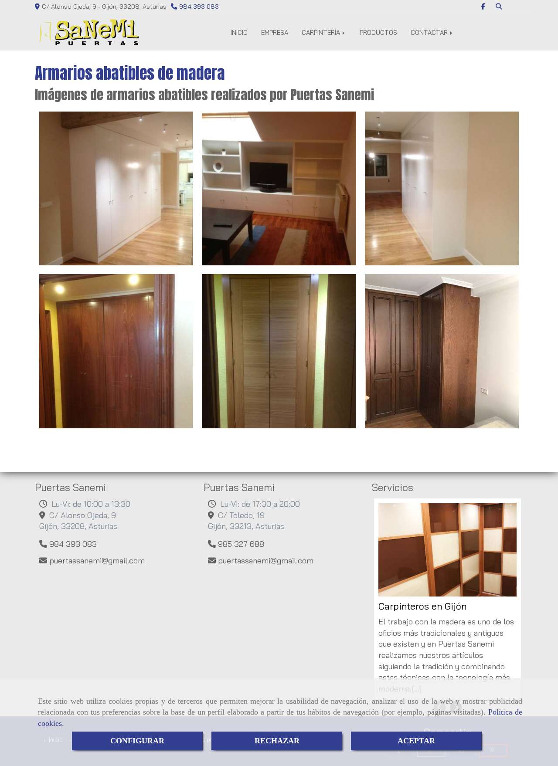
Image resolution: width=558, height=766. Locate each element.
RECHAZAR (277, 740)
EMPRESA (274, 32)
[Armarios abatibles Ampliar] (116, 188)
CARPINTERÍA (322, 32)
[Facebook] (483, 6)
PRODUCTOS (378, 32)
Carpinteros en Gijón (422, 606)
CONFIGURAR (137, 740)
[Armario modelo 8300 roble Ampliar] (116, 351)
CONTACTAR (430, 32)
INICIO (239, 32)
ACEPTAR (416, 740)
